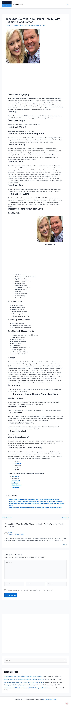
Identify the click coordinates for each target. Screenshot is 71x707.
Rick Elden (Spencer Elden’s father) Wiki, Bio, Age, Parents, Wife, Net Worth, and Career (36, 501)
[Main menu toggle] (67, 4)
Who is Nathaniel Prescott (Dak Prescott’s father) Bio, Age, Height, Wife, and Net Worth (35, 507)
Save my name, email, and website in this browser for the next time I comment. (30, 590)
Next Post (65, 517)
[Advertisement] (35, 76)
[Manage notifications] (67, 703)
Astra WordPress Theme (49, 699)
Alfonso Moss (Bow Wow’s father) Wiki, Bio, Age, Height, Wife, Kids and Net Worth (34, 499)
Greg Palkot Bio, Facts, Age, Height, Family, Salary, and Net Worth (23, 676)
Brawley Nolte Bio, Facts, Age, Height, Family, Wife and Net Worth (23, 685)
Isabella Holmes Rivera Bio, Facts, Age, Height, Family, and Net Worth (24, 679)
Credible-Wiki (18, 4)
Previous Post (7, 517)
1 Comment (9, 25)
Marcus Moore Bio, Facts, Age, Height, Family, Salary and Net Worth (24, 682)
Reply (65, 545)
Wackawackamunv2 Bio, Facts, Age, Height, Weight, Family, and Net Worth (26, 688)
